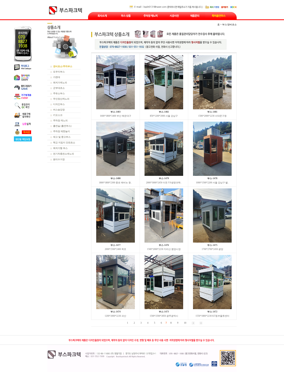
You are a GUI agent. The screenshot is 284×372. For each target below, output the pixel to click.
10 (185, 323)
